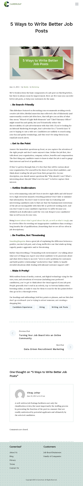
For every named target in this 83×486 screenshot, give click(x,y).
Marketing (35, 87)
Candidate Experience (22, 307)
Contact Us (14, 468)
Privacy (13, 460)
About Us (13, 452)
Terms (12, 464)
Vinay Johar (33, 392)
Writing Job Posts (60, 307)
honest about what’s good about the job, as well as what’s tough (42, 220)
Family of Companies (52, 456)
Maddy (26, 87)
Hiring (42, 307)
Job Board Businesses (52, 452)
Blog (11, 456)
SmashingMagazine (18, 241)
